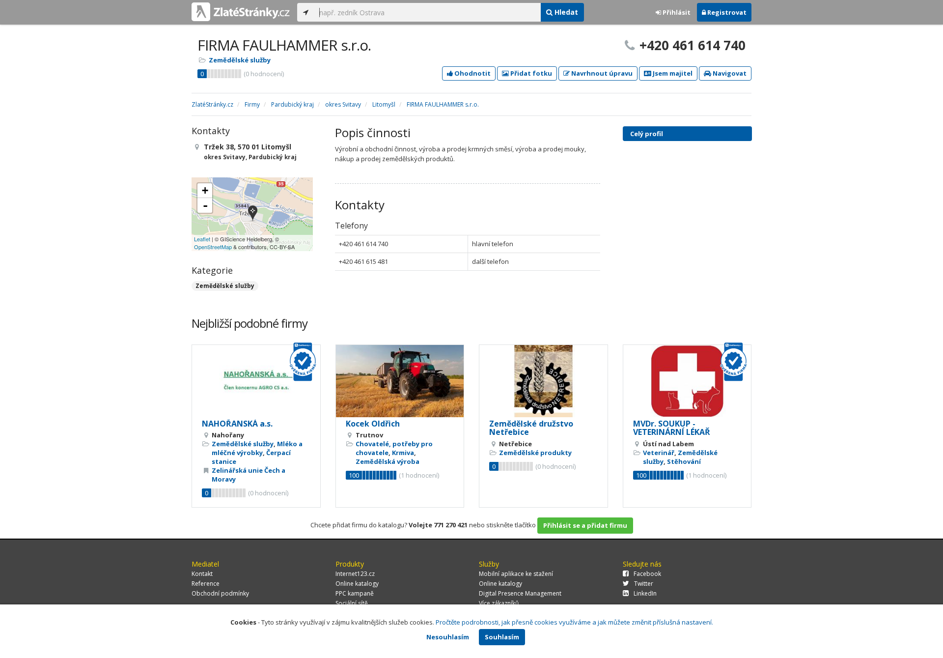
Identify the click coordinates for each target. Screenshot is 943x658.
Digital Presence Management (520, 593)
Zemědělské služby (240, 60)
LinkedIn (645, 593)
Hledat (565, 12)
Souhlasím (502, 636)
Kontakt (202, 574)
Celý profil (646, 133)
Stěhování (684, 461)
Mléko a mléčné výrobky (257, 448)
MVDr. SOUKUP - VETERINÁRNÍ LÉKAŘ (671, 428)
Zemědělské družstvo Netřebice (531, 428)
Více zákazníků (499, 603)
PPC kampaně (354, 593)
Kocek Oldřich (373, 423)
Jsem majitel (672, 73)
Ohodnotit (472, 73)
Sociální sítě (351, 603)
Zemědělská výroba (387, 461)
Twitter (643, 583)
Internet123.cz (355, 574)
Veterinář (658, 452)
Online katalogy (357, 583)
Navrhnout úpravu (601, 73)
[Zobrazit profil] (256, 381)
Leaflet (202, 239)
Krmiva (403, 452)
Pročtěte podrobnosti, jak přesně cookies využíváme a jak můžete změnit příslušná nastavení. (574, 622)
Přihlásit (676, 12)
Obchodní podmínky (220, 593)
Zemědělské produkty (535, 452)
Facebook (647, 574)
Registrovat (726, 12)
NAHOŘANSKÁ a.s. (237, 423)
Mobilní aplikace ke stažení (516, 574)
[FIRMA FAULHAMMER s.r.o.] (253, 214)
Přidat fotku (530, 73)
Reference (206, 583)
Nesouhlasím (447, 636)
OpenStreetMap (213, 247)
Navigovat (729, 73)
